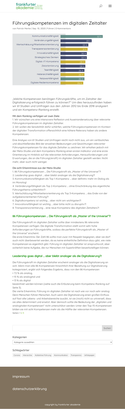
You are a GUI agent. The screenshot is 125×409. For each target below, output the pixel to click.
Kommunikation (61, 355)
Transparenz (76, 355)
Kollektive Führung (43, 355)
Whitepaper (89, 355)
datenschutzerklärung (29, 389)
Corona (17, 355)
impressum (21, 376)
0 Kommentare (63, 28)
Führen (50, 28)
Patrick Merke (24, 28)
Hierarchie (27, 355)
